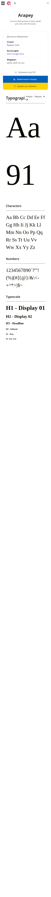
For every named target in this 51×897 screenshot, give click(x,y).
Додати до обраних (26, 86)
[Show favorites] (9, 3)
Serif (9, 54)
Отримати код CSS (27, 72)
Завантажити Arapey (27, 79)
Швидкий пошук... (15, 3)
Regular (10, 45)
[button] (48, 3)
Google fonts (18, 54)
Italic (17, 45)
